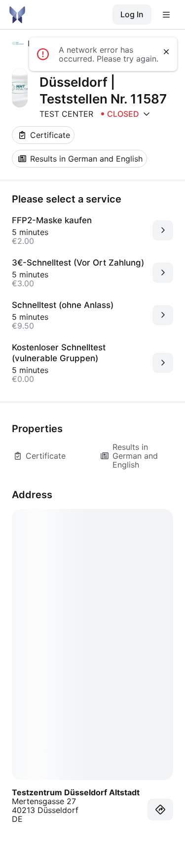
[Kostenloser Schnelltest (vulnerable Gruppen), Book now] (162, 363)
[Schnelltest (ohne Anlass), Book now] (162, 315)
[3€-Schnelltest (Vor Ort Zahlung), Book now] (162, 273)
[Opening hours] (146, 114)
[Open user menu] (166, 14)
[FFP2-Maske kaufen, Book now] (162, 230)
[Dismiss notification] (166, 51)
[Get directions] (160, 809)
